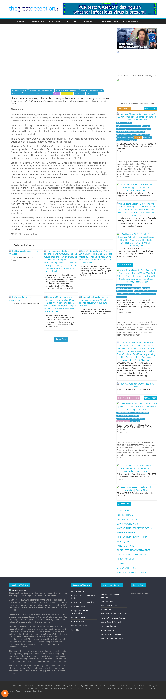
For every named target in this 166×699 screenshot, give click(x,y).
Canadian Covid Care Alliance (114, 613)
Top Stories (138, 137)
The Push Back (79, 94)
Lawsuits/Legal (121, 297)
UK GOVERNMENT (125, 559)
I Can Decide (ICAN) (109, 605)
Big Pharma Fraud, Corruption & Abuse (41, 90)
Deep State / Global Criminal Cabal (91, 90)
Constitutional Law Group (112, 638)
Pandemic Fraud (67, 94)
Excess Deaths (134, 129)
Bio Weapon (146, 126)
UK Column (106, 609)
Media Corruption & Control (125, 134)
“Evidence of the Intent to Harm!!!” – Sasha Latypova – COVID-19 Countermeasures (135, 194)
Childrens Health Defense (112, 634)
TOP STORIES (123, 510)
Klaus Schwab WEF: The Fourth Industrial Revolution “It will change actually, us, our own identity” (95, 311)
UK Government (78, 621)
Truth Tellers (147, 137)
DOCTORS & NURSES (127, 519)
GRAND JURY (123, 541)
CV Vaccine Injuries (123, 129)
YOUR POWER (72, 21)
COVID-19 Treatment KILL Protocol (67, 90)
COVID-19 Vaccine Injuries (82, 602)
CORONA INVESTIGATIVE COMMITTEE (134, 537)
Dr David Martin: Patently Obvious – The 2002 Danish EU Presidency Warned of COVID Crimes (136, 476)
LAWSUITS (122, 563)
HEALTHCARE (55, 21)
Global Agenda (16, 94)
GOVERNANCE (89, 21)
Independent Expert (123, 421)
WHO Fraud (133, 140)
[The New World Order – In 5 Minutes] (26, 251)
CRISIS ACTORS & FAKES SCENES (132, 554)
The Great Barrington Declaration (24, 303)
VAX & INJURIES (37, 21)
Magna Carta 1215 (79, 625)
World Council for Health (112, 622)
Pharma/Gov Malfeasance (125, 137)
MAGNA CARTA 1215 (126, 568)
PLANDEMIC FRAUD (109, 21)
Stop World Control (109, 626)
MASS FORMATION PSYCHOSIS (131, 572)
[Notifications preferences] (5, 693)
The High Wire (107, 601)
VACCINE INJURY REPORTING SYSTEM (134, 528)
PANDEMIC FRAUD (125, 545)
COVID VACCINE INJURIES (129, 523)
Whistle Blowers (78, 606)
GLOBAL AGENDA (130, 21)
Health (57, 94)
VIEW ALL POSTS (150, 108)
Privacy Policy (15, 691)
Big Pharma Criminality (19, 90)
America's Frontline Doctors (113, 618)
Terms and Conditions (32, 691)
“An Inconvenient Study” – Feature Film (133, 389)
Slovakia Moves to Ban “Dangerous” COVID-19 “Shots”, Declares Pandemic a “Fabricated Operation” (136, 146)
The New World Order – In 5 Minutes (22, 258)
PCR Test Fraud (77, 591)
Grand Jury (76, 630)
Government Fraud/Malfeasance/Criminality (38, 94)
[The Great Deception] (18, 590)
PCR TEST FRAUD (18, 21)
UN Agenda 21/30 (122, 140)
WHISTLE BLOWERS (126, 532)
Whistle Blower (91, 94)
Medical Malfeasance (142, 134)
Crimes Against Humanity (125, 291)
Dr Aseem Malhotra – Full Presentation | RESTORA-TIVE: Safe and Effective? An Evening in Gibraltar (137, 427)
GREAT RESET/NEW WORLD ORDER (133, 550)
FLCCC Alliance (107, 630)
